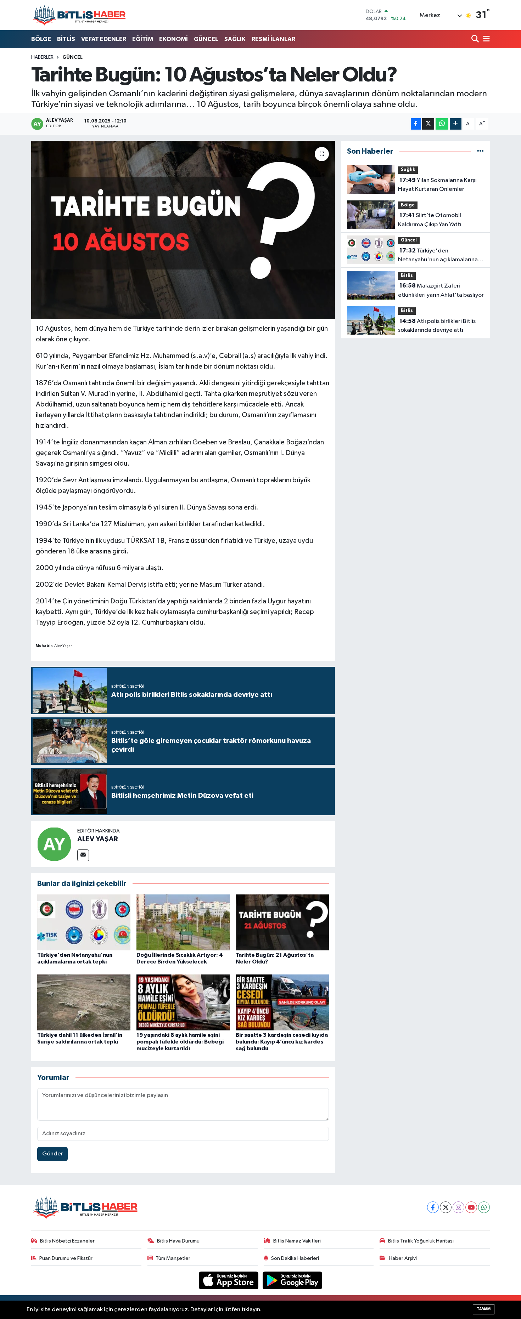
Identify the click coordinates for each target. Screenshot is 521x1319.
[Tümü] (480, 151)
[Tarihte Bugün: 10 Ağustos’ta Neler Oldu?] (183, 230)
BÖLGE (41, 39)
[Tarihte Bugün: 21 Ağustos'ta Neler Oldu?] (282, 922)
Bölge (408, 205)
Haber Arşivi (403, 1258)
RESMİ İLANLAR (273, 39)
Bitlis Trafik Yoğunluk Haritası (421, 1241)
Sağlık (408, 169)
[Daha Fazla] (455, 124)
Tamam (484, 1309)
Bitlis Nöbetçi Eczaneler (67, 1241)
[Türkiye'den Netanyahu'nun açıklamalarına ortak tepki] (83, 922)
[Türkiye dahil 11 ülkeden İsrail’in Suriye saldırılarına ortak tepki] (83, 1002)
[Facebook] (433, 1207)
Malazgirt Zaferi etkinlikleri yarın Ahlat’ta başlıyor (441, 290)
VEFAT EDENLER (103, 39)
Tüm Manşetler (173, 1258)
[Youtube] (471, 1207)
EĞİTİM (142, 39)
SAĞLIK (235, 39)
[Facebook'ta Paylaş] (416, 124)
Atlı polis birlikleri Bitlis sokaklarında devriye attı (437, 326)
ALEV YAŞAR (97, 839)
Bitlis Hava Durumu (178, 1241)
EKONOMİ (173, 39)
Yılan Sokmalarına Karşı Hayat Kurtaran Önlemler (437, 185)
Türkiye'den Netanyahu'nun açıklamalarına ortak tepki (438, 256)
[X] (446, 1207)
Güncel (72, 57)
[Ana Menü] (485, 39)
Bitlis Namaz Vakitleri (297, 1241)
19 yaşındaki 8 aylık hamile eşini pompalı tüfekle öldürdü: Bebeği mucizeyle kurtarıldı (180, 1041)
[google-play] (292, 1280)
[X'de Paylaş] (428, 124)
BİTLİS (66, 39)
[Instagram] (458, 1207)
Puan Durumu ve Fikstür (66, 1258)
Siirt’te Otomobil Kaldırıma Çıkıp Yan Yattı (429, 220)
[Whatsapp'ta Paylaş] (442, 124)
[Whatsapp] (484, 1207)
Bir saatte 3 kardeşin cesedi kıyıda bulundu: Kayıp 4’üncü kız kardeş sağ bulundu (282, 1041)
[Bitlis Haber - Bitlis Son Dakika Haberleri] (79, 15)
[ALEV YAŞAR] (54, 844)
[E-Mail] (83, 855)
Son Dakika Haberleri (295, 1258)
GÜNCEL (206, 39)
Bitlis (407, 275)
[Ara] (475, 39)
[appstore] (229, 1280)
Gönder (52, 1154)
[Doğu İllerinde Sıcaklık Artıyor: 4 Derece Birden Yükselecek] (183, 922)
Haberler (42, 57)
